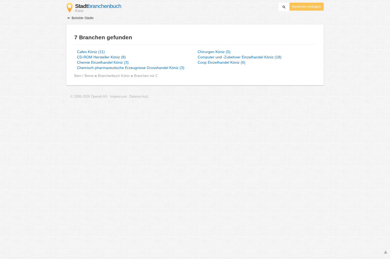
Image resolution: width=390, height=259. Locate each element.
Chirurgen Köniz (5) (214, 52)
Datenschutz (139, 96)
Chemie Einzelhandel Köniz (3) (103, 62)
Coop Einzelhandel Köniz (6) (221, 62)
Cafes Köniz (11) (91, 52)
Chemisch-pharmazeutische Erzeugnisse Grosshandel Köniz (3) (130, 68)
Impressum (118, 96)
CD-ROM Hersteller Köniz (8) (101, 57)
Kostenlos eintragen (306, 6)
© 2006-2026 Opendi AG (89, 96)
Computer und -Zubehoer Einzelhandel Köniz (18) (239, 57)
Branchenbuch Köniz (114, 76)
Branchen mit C (146, 76)
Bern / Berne (84, 76)
